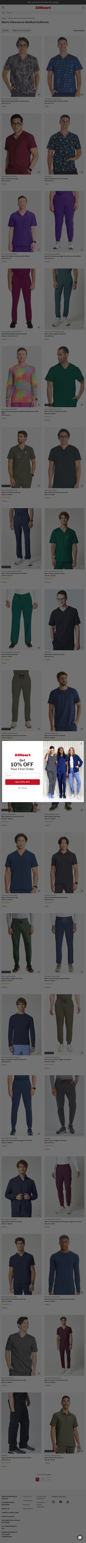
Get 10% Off (22, 782)
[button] (80, 1537)
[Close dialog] (81, 743)
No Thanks (22, 788)
